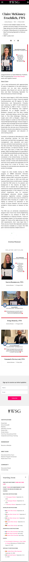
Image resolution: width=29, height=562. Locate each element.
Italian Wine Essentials (12, 533)
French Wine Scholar (19, 76)
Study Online (4, 432)
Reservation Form (6, 458)
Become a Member (6, 445)
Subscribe (14, 398)
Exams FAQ (4, 430)
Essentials (4, 423)
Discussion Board (6, 468)
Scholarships (4, 470)
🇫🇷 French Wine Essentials (11, 531)
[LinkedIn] (18, 40)
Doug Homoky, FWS (14, 320)
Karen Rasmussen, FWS (14, 282)
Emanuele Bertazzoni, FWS (14, 359)
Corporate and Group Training (9, 436)
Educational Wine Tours (7, 455)
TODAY (9, 487)
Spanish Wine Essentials (12, 535)
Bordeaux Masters (10, 504)
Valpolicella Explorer (10, 555)
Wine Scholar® (5, 425)
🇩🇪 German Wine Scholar (11, 525)
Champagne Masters (12, 500)
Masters (3, 426)
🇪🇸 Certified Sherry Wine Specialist (13, 551)
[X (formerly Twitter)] (14, 40)
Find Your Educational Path (8, 434)
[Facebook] (11, 40)
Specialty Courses (6, 428)
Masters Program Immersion (9, 456)
